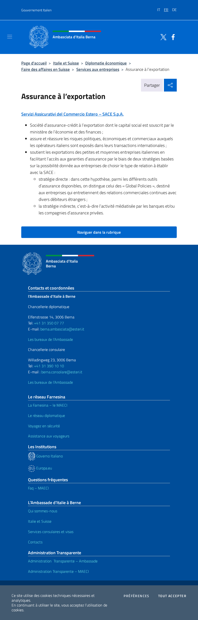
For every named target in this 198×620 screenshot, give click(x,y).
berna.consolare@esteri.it (61, 372)
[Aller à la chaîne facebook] (172, 37)
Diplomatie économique (106, 63)
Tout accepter (172, 596)
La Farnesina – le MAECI (47, 405)
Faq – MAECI (38, 488)
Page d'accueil (34, 63)
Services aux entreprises (97, 69)
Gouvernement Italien (36, 10)
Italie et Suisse (66, 63)
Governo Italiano (49, 456)
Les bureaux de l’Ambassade (50, 339)
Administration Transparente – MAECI (58, 571)
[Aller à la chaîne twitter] (162, 37)
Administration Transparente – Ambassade (63, 561)
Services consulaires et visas (50, 531)
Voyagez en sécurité (44, 426)
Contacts (35, 542)
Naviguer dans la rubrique (99, 232)
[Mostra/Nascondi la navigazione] (10, 37)
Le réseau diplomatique (46, 415)
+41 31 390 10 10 (48, 366)
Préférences (136, 596)
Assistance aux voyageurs (48, 436)
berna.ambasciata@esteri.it (61, 329)
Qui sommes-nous (42, 511)
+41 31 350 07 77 (49, 323)
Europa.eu (43, 468)
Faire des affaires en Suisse (45, 69)
